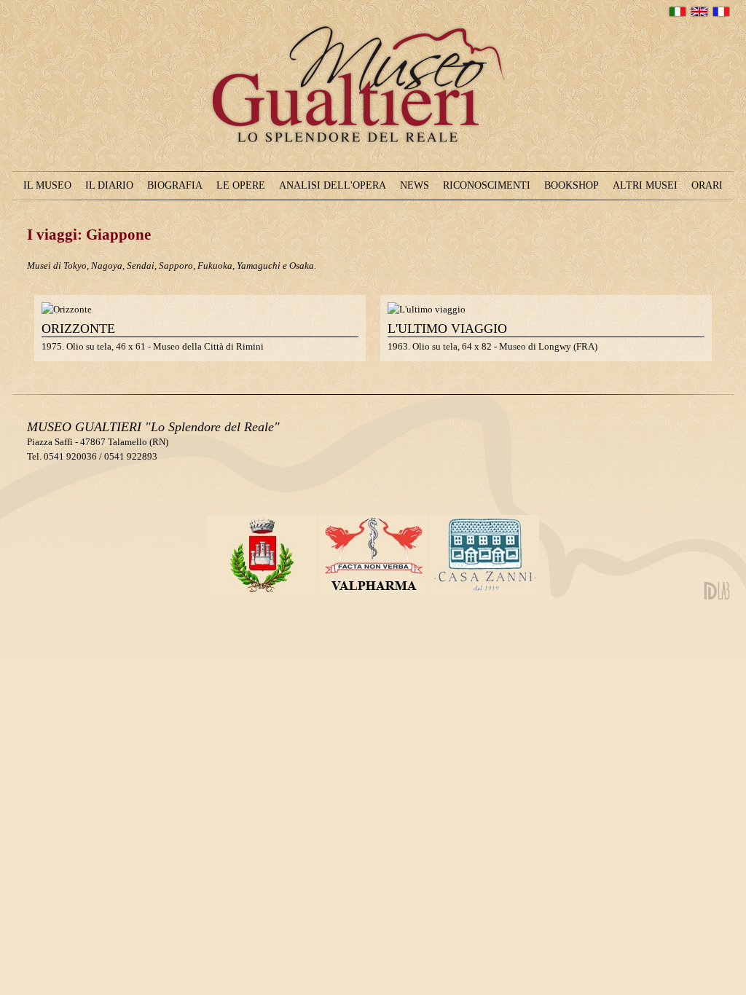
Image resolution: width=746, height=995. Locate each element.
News (414, 185)
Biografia (175, 185)
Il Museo (47, 185)
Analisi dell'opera (332, 185)
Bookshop (571, 185)
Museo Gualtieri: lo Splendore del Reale (368, 173)
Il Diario (109, 185)
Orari (707, 185)
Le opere (240, 185)
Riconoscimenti (486, 185)
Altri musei (645, 185)
